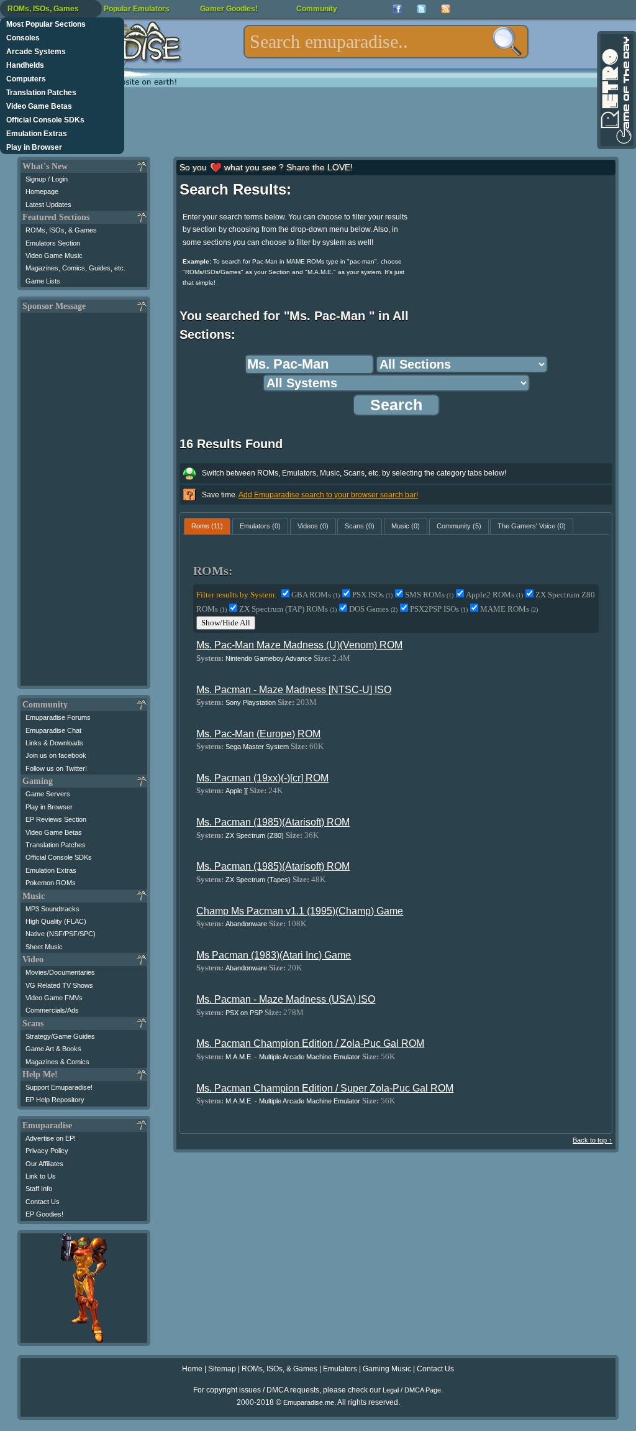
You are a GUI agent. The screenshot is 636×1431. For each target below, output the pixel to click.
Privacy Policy (46, 1150)
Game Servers (47, 794)
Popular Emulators (137, 8)
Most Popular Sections (46, 24)
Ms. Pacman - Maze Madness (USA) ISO (285, 999)
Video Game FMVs (54, 997)
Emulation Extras (36, 133)
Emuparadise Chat (53, 730)
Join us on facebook (55, 755)
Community (316, 8)
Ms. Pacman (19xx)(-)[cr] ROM (262, 778)
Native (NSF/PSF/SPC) (60, 933)
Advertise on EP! (50, 1138)
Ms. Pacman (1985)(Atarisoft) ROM (273, 822)
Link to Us (40, 1176)
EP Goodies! (44, 1214)
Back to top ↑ (592, 1140)
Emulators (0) (260, 526)
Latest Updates (48, 204)
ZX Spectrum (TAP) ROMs (288, 609)
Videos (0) (313, 526)
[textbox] (386, 41)
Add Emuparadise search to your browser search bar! (328, 494)
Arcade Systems (36, 51)
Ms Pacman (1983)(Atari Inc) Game (273, 955)
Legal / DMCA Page (412, 1390)
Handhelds (25, 65)
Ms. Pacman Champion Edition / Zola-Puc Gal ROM (310, 1043)
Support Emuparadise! (59, 1087)
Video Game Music (54, 255)
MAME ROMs (509, 609)
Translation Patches (41, 92)
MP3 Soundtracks (52, 909)
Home (192, 1368)
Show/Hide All (225, 622)
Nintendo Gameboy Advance (268, 658)
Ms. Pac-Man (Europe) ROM (258, 734)
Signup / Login (46, 179)
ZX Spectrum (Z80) (254, 835)
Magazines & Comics (57, 1061)
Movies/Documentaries (60, 972)
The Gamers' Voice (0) (531, 526)
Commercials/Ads (52, 1010)
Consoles (23, 38)
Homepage (41, 191)
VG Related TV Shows (59, 985)
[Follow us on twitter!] (421, 9)
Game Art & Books (53, 1048)
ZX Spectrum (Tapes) (258, 879)
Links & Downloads (54, 743)
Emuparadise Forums (58, 717)
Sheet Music (44, 946)
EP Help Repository (54, 1099)
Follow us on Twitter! (56, 768)
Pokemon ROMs (50, 882)
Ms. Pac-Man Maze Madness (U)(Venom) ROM (299, 645)
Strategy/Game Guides (60, 1036)
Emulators (340, 1368)
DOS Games (373, 609)
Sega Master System (257, 746)
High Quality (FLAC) (55, 921)
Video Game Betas (39, 106)
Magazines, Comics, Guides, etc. (75, 268)
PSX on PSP (244, 1012)
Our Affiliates (44, 1163)
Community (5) (459, 526)
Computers (26, 79)
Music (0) (405, 526)
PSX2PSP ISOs (439, 609)
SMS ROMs (429, 594)
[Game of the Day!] (615, 90)
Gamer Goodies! (229, 8)
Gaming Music (387, 1368)
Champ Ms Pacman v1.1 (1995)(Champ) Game (299, 911)
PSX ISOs (372, 594)
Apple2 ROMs (494, 594)
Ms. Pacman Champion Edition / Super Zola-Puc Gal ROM (324, 1088)
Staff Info (38, 1188)
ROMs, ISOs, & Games (61, 230)
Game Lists (42, 281)
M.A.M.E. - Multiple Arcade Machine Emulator (292, 1057)
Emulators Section (52, 243)
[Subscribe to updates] (446, 9)
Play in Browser (34, 147)
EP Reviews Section (55, 819)
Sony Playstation (250, 702)
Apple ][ (236, 790)
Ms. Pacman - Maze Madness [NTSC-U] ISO (293, 689)
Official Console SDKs (45, 120)
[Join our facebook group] (397, 9)
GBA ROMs (315, 594)
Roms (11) (207, 526)
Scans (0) (360, 526)
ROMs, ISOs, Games (43, 8)
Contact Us (42, 1201)
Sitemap (222, 1368)
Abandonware (246, 923)
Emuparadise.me (308, 1402)
